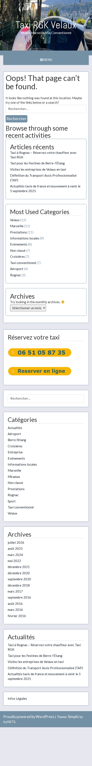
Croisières (17, 256)
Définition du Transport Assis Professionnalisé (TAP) (45, 668)
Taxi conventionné (23, 263)
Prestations (18, 232)
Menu (47, 60)
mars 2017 (15, 591)
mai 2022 (14, 561)
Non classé (17, 250)
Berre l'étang (17, 440)
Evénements (18, 244)
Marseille (17, 226)
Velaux (15, 220)
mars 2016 (15, 610)
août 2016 (15, 603)
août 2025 (15, 548)
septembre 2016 (19, 597)
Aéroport (16, 269)
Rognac (15, 275)
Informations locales (24, 238)
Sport (12, 501)
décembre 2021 (19, 567)
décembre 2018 (19, 585)
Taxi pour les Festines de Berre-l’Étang (37, 163)
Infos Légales (17, 698)
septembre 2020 (19, 579)
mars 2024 (15, 555)
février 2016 (17, 616)
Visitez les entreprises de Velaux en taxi (38, 169)
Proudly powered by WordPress (28, 717)
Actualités (15, 428)
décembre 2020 (19, 573)
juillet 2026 (16, 542)
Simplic (73, 717)
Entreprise (15, 452)
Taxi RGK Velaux (46, 25)
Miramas (14, 477)
